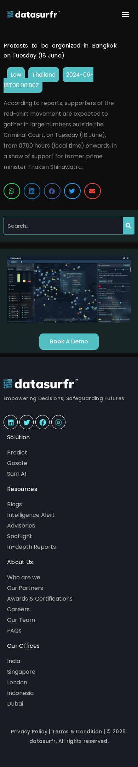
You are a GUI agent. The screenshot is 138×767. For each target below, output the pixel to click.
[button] (125, 14)
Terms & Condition (77, 731)
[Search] (128, 225)
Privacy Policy (29, 731)
